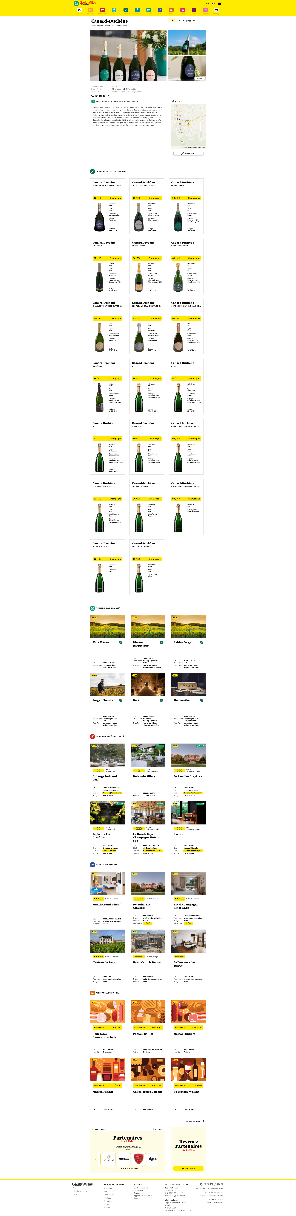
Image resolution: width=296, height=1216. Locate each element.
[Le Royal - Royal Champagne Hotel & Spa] (148, 829)
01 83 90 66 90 (170, 1208)
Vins (105, 1191)
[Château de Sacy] (107, 957)
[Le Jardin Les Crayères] (107, 829)
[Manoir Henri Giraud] (107, 899)
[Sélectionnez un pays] (213, 3)
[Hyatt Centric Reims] (148, 957)
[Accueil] (88, 2)
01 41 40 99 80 (147, 1196)
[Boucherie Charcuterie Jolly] (107, 1028)
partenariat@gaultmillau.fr (175, 1196)
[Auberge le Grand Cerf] (107, 771)
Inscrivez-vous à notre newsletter (209, 1188)
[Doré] (148, 701)
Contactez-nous (140, 1198)
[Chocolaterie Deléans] (148, 1085)
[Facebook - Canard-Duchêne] (105, 96)
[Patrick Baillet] (148, 1028)
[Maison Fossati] (107, 1085)
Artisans (107, 1208)
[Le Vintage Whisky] (188, 1085)
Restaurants (108, 1188)
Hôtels (106, 1204)
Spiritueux (108, 1198)
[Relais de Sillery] (148, 771)
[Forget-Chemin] (107, 701)
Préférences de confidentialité (211, 1196)
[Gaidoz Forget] (188, 643)
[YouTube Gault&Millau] (218, 1184)
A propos (76, 1188)
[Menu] (219, 3)
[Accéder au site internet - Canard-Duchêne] (97, 96)
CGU (75, 1194)
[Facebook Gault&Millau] (201, 1184)
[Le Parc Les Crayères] (188, 771)
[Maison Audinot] (188, 1028)
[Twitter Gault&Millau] (208, 1184)
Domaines (108, 1201)
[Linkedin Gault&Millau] (211, 1184)
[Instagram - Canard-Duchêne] (109, 96)
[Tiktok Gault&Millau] (215, 1184)
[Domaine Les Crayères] (148, 899)
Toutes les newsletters (214, 1193)
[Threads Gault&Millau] (222, 1184)
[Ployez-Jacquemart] (148, 643)
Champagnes (109, 1195)
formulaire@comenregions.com (178, 1210)
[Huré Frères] (107, 643)
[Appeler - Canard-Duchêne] (93, 96)
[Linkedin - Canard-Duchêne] (101, 96)
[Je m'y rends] (188, 128)
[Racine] (188, 829)
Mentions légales (80, 1191)
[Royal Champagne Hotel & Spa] (188, 899)
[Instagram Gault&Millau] (205, 1184)
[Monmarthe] (188, 701)
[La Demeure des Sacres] (188, 957)
